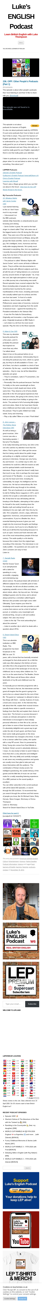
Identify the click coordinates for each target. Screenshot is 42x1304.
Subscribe (32, 1004)
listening (25, 867)
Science (20, 864)
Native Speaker (31, 861)
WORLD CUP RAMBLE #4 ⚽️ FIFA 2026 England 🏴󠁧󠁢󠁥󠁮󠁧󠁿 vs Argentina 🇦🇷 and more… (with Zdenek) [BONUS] (22, 1134)
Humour (22, 861)
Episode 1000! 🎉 (11, 1116)
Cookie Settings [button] (9, 1299)
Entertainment (14, 861)
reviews (5, 870)
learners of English (9, 867)
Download (14, 95)
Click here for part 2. (11, 813)
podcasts (32, 867)
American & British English (29, 858)
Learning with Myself (10, 181)
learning (19, 867)
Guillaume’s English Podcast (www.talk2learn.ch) (21, 175)
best (33, 864)
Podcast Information (10, 864)
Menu (21, 42)
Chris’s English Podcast (11, 178)
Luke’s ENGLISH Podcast (21, 16)
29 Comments (7, 87)
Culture (5, 861)
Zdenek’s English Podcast (12, 173)
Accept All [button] (22, 1299)
